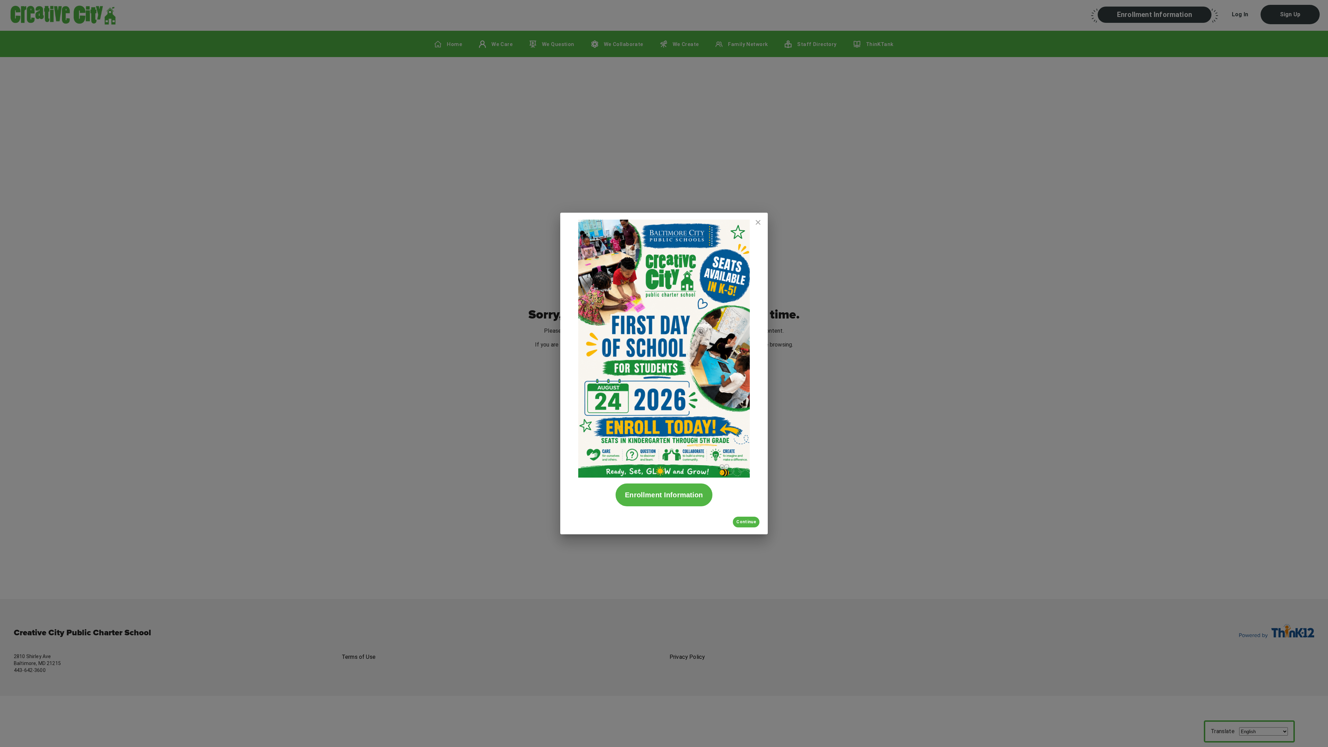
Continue (746, 521)
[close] (758, 222)
